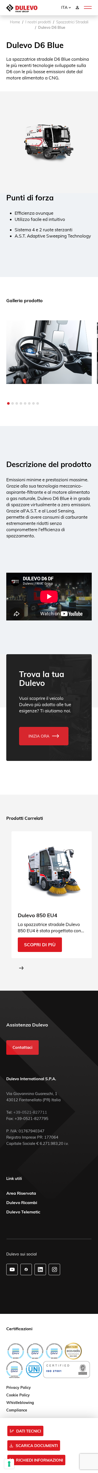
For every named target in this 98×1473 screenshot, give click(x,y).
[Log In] (77, 7)
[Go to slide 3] (16, 403)
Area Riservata (21, 1193)
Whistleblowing (20, 1403)
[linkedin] (40, 1269)
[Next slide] (21, 968)
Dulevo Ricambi (21, 1202)
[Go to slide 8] (37, 403)
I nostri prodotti (38, 22)
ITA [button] (65, 7)
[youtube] (12, 1269)
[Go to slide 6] (29, 403)
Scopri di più (40, 944)
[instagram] (54, 1269)
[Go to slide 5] (25, 403)
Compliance (16, 1410)
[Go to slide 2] (12, 403)
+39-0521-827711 (30, 1112)
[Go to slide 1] (8, 403)
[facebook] (26, 1269)
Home (15, 22)
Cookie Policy (18, 1395)
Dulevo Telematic (23, 1211)
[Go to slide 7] (33, 403)
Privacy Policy (18, 1388)
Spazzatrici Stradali (72, 22)
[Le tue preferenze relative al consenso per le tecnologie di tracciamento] (9, 1464)
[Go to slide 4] (21, 403)
